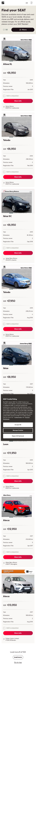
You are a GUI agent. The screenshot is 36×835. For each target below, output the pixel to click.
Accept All (18, 424)
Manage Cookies (18, 430)
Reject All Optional (18, 436)
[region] (18, 417)
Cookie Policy (18, 417)
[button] (18, 49)
